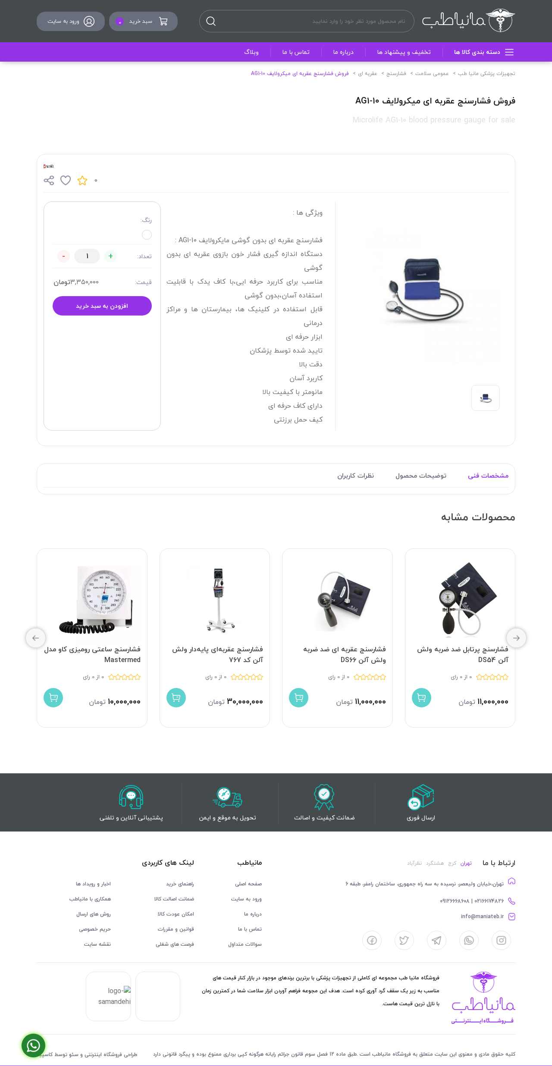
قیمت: (143, 282)
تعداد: (144, 256)
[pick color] (147, 235)
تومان (61, 282)
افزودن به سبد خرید (102, 305)
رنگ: (146, 220)
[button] (35, 638)
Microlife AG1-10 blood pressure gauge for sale (434, 120)
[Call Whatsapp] (33, 1045)
